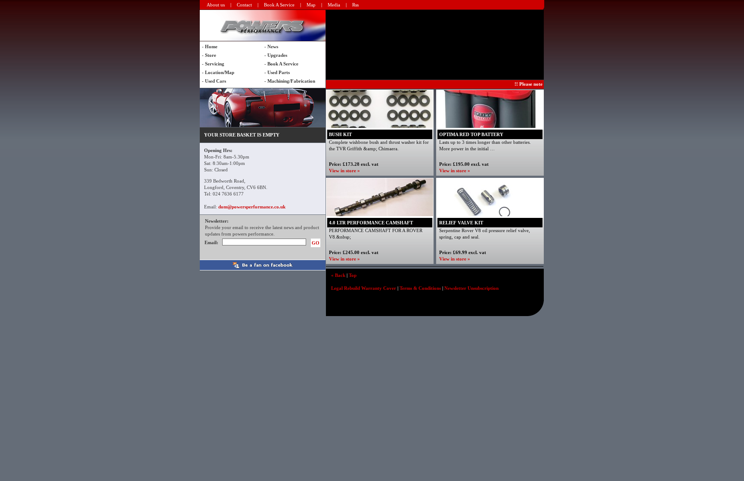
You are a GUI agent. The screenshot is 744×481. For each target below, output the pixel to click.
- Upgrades (275, 55)
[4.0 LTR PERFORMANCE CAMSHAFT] (379, 214)
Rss (355, 4)
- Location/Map (218, 72)
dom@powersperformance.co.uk (251, 206)
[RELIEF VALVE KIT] (490, 214)
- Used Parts (277, 72)
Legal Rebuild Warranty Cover (363, 288)
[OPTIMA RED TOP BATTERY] (490, 126)
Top (352, 275)
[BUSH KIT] (379, 126)
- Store (209, 55)
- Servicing (213, 63)
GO (315, 242)
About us (216, 4)
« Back (338, 275)
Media (334, 4)
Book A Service (279, 4)
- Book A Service (281, 63)
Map (311, 4)
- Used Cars (214, 81)
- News (271, 46)
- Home (209, 46)
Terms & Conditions (420, 288)
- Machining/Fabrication (289, 81)
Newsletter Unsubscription (471, 288)
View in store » (344, 170)
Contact (244, 4)
